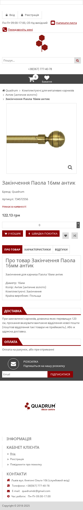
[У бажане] (65, 235)
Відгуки (61, 249)
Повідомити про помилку (26, 464)
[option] (41, 138)
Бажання (47, 81)
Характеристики (37, 249)
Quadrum (18, 192)
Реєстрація (17, 459)
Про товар (12, 249)
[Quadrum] (41, 43)
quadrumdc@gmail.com (36, 491)
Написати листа (66, 23)
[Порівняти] (75, 235)
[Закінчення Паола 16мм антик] (70, 167)
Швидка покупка (44, 233)
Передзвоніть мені (20, 29)
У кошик (14, 233)
